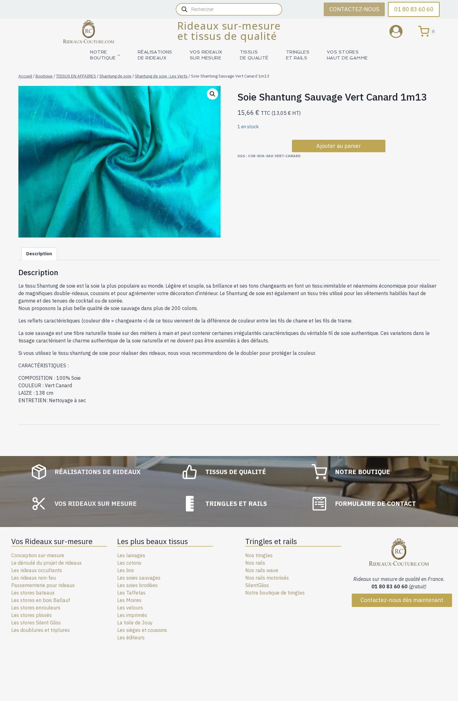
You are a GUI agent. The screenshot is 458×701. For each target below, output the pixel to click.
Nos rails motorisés (267, 578)
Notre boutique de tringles (275, 593)
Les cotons (129, 563)
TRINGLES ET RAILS (297, 54)
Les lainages (131, 555)
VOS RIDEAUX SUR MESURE (206, 54)
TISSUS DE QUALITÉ (254, 54)
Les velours (130, 608)
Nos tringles (259, 555)
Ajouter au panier (338, 145)
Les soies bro (132, 585)
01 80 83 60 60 (413, 9)
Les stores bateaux (33, 593)
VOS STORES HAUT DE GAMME (347, 54)
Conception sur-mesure (37, 555)
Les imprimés (132, 615)
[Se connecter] (400, 31)
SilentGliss (257, 585)
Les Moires (129, 600)
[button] (212, 94)
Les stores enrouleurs (35, 608)
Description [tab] (39, 253)
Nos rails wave (261, 570)
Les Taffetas (131, 593)
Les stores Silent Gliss (36, 622)
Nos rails (255, 563)
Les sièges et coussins (142, 630)
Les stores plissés (31, 615)
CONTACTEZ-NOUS (354, 9)
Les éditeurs (131, 637)
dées (152, 585)
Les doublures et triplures (40, 630)
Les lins (125, 570)
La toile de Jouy (135, 622)
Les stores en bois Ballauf (40, 600)
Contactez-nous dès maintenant (401, 600)
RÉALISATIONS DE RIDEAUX (155, 54)
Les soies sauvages (138, 578)
